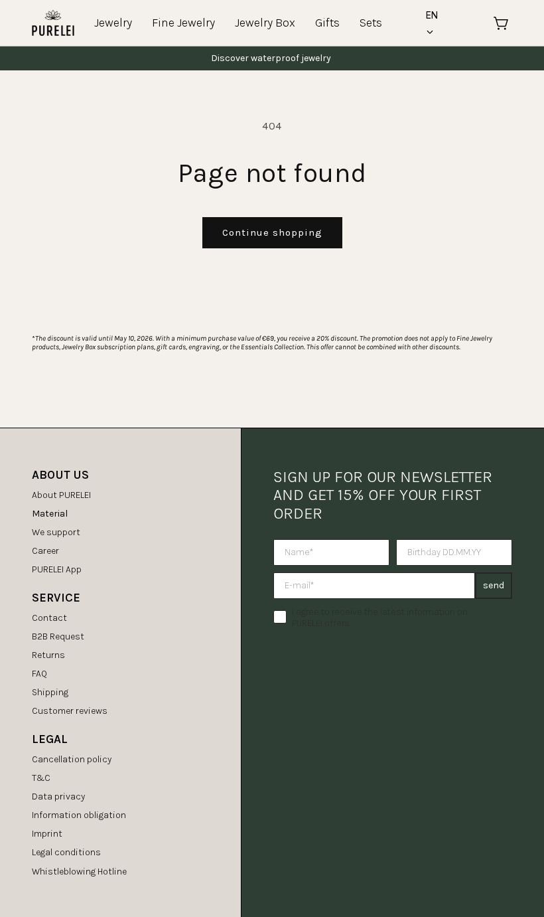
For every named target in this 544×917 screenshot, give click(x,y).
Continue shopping (272, 232)
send (493, 585)
